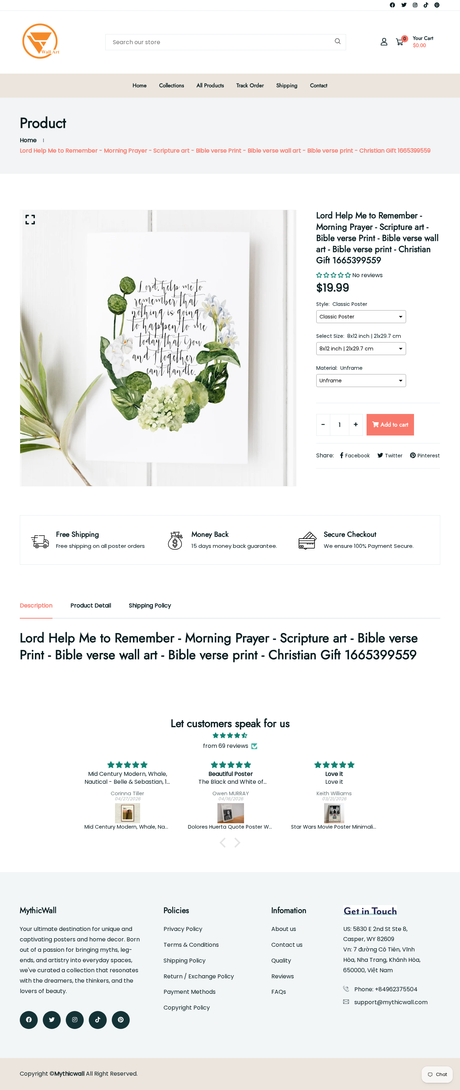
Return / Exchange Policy (199, 976)
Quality (281, 960)
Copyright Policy (187, 1007)
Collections (171, 85)
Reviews (282, 976)
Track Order (250, 85)
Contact (318, 85)
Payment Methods (190, 992)
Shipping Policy (185, 960)
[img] (230, 735)
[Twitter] (404, 5)
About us (283, 929)
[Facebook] (392, 5)
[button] (225, 842)
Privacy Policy (183, 929)
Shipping (287, 85)
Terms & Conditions (191, 945)
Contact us (287, 945)
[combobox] (225, 42)
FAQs (278, 992)
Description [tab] (36, 605)
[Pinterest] (437, 5)
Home (140, 85)
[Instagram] (415, 5)
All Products (210, 85)
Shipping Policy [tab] (150, 605)
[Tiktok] (426, 5)
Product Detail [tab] (90, 605)
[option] (158, 348)
